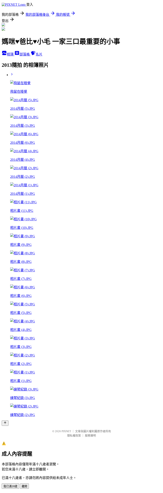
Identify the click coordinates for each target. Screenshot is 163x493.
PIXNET (66, 431)
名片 (39, 54)
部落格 (25, 54)
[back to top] (5, 423)
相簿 (10, 54)
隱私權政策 (74, 435)
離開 (24, 486)
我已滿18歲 (10, 486)
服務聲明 (90, 435)
